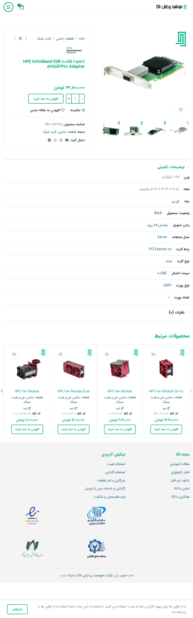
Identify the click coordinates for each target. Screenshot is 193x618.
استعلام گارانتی (115, 472)
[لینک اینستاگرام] (61, 140)
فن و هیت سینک (160, 399)
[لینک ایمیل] (67, 140)
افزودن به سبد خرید (45, 98)
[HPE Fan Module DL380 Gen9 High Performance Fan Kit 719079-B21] (166, 367)
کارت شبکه (44, 38)
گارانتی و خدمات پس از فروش (105, 488)
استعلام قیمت (116, 464)
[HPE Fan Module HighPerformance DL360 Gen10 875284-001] (27, 367)
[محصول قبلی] (26, 38)
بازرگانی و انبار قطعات (111, 480)
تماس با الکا (181, 488)
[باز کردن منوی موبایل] (8, 7)
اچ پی (166, 407)
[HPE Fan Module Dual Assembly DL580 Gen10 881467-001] (73, 367)
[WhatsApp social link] (55, 140)
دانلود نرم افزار (180, 480)
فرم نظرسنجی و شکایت (109, 497)
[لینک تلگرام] (49, 140)
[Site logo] (170, 7)
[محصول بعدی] (14, 38)
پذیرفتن (17, 609)
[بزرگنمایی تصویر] (180, 109)
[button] (184, 73)
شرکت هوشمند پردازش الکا (95, 575)
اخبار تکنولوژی (180, 472)
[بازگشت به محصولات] (20, 38)
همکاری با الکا (180, 497)
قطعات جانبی (65, 38)
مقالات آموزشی (179, 464)
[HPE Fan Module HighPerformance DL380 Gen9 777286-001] (119, 367)
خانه (82, 38)
